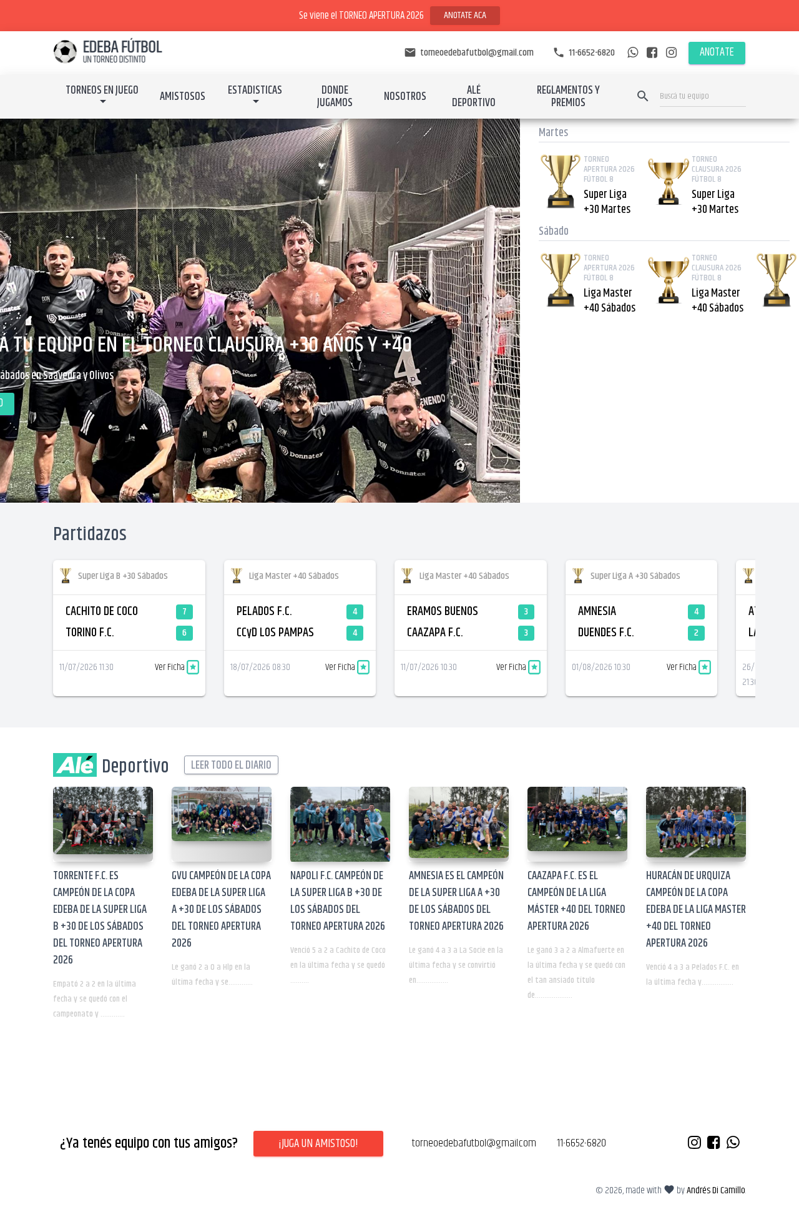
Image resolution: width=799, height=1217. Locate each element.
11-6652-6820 (583, 53)
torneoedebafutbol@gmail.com (469, 53)
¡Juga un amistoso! (318, 1144)
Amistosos (182, 97)
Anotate (717, 52)
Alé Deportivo (474, 97)
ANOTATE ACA (465, 15)
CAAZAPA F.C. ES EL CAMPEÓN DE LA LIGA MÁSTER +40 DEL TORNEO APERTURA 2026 (576, 901)
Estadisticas (255, 90)
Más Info (338, 403)
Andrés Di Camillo (716, 1190)
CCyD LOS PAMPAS (275, 633)
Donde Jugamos (335, 97)
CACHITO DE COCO (102, 611)
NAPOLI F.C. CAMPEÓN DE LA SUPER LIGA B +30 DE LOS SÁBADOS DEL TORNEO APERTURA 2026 (337, 901)
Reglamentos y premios (568, 97)
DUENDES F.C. (606, 633)
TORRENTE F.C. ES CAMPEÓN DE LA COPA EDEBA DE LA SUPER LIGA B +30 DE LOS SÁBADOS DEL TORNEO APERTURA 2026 (100, 918)
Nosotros (405, 97)
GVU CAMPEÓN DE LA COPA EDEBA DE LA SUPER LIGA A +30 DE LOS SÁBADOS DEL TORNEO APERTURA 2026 (221, 909)
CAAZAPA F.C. (435, 633)
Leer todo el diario (231, 765)
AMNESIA (597, 611)
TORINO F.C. (90, 633)
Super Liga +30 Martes (607, 202)
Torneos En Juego (102, 90)
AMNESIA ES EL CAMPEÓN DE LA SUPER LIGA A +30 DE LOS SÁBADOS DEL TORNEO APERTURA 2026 (456, 901)
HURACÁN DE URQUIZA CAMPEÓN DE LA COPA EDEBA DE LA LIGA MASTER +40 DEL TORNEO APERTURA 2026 (696, 909)
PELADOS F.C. (264, 611)
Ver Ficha (171, 667)
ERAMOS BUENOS (442, 611)
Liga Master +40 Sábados (609, 301)
